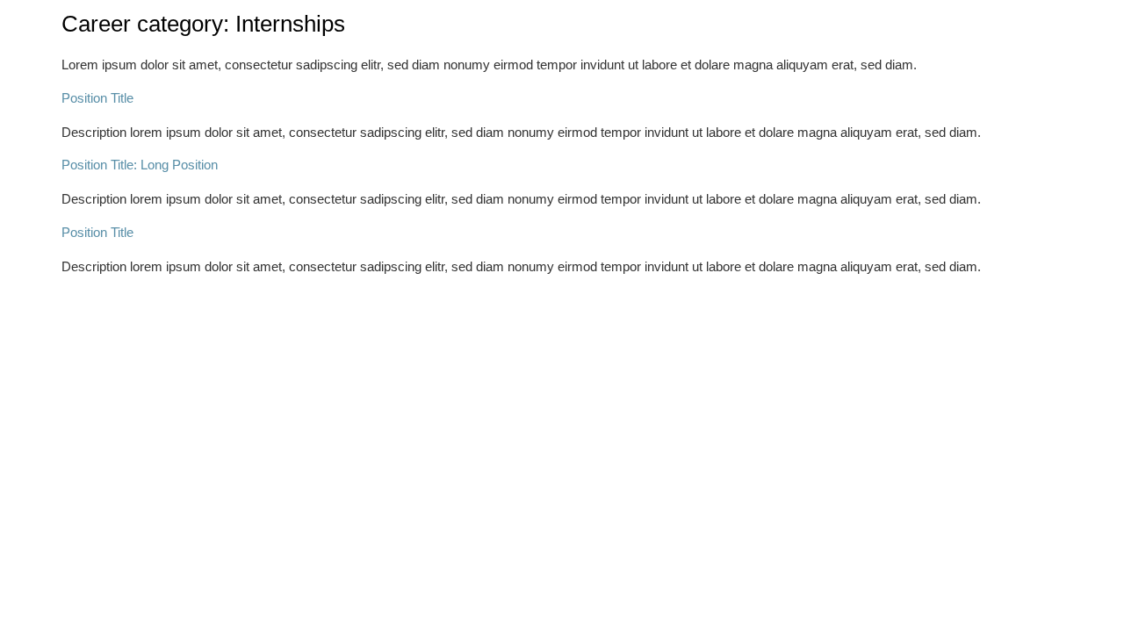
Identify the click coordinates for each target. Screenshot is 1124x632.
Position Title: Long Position (139, 164)
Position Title (97, 97)
